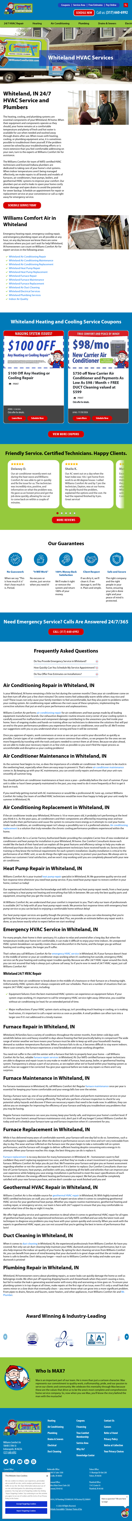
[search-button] (126, 5)
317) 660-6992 (10, 1452)
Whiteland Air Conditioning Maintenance (31, 260)
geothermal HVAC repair (66, 1195)
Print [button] (16, 384)
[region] (26, 1495)
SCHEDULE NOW (84, 13)
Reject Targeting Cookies (26, 1511)
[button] (57, 513)
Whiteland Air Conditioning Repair (27, 257)
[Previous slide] (5, 1337)
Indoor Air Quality (18, 299)
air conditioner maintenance (108, 767)
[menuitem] (67, 5)
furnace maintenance (97, 1086)
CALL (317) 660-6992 (66, 632)
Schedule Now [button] (37, 418)
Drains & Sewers (107, 23)
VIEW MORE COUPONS (66, 434)
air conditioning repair (49, 713)
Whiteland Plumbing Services (25, 295)
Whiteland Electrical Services (24, 291)
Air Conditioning (60, 23)
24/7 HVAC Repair (14, 23)
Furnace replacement (14, 1157)
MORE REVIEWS (66, 520)
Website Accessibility (57, 1509)
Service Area (79, 5)
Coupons (65, 5)
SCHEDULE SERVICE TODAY (22, 205)
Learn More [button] (17, 418)
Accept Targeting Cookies (26, 1504)
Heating (37, 23)
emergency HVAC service (65, 954)
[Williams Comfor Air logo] (18, 8)
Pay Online (111, 5)
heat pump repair (51, 876)
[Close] (47, 1476)
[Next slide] (127, 1337)
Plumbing (84, 23)
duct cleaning (30, 1244)
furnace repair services (46, 1057)
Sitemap (69, 1509)
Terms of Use (77, 1509)
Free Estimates (96, 5)
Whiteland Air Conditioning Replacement (31, 264)
